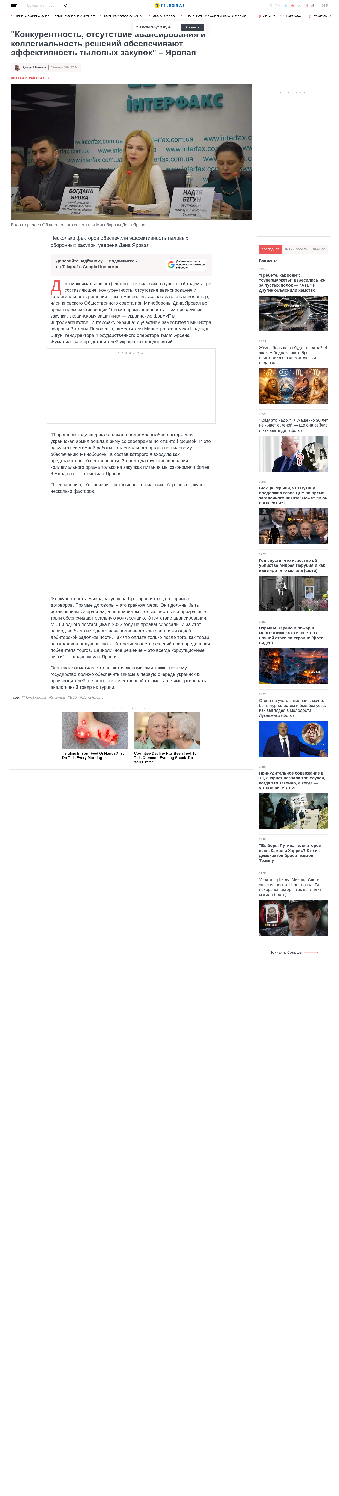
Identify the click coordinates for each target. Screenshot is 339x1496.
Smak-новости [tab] (296, 249)
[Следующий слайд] (331, 16)
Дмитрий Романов (34, 67)
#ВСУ (72, 697)
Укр (325, 5)
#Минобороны (34, 697)
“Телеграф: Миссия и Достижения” (216, 16)
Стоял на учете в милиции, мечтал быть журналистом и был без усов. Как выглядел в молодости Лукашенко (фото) (292, 708)
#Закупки (57, 697)
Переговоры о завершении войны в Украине (55, 16)
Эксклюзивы (164, 16)
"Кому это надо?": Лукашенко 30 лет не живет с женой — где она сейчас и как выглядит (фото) (293, 425)
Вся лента (268, 261)
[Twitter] (299, 6)
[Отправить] (65, 5)
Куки (167, 27)
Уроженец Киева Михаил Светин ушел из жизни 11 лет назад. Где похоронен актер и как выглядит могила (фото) (290, 887)
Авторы (269, 16)
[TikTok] (313, 5)
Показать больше (285, 952)
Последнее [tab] (270, 249)
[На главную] (169, 5)
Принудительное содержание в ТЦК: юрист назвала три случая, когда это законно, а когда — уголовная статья (292, 780)
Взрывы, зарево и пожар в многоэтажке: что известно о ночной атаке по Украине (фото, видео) (292, 635)
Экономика (323, 16)
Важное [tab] (319, 249)
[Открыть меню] (14, 5)
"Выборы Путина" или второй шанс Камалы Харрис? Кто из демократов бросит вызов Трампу (290, 853)
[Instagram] (306, 5)
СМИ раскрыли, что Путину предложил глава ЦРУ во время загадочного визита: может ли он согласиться (293, 495)
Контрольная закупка (123, 16)
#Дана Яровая (92, 697)
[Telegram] (285, 5)
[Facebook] (270, 5)
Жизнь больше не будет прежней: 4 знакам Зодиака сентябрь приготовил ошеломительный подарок (293, 355)
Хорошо (192, 27)
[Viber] (278, 5)
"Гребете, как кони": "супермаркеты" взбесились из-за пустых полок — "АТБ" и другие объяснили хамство (292, 283)
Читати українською (30, 78)
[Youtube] (292, 5)
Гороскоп (295, 16)
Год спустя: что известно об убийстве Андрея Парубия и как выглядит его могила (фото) (292, 565)
